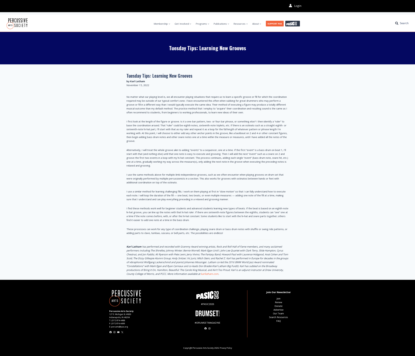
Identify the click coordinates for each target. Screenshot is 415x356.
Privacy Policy (226, 348)
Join (278, 298)
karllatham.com (209, 273)
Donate (278, 306)
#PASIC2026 (207, 304)
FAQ (278, 320)
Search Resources (278, 317)
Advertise (278, 309)
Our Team (278, 313)
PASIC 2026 (292, 24)
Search (404, 23)
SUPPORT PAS (274, 23)
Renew (278, 302)
